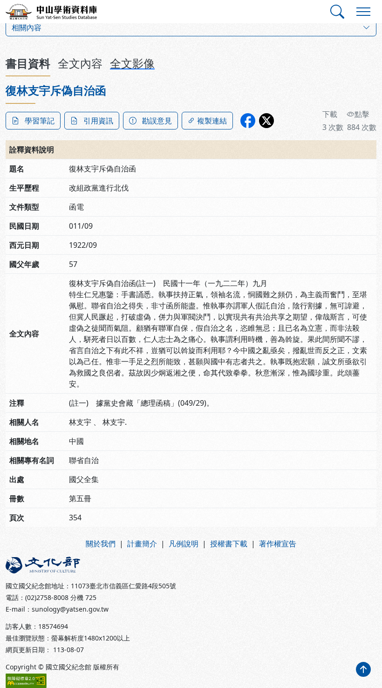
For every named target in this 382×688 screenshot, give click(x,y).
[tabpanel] (191, 305)
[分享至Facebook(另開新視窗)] (247, 120)
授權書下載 (228, 543)
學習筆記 (40, 121)
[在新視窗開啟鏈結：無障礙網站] (26, 681)
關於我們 (101, 543)
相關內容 (26, 27)
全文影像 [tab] (132, 63)
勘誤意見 (157, 121)
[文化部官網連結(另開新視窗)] (95, 565)
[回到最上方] (363, 669)
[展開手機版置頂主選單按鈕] (363, 11)
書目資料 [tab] (28, 63)
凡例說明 (183, 543)
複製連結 (212, 121)
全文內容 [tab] (80, 63)
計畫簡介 (142, 543)
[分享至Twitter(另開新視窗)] (266, 120)
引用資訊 (98, 121)
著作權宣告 (277, 543)
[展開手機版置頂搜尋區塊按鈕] (337, 11)
